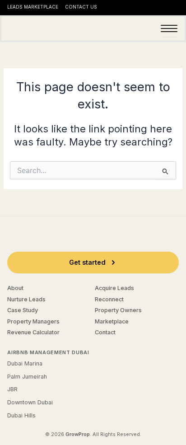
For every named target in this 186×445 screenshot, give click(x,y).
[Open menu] (169, 28)
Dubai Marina (24, 363)
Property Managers (33, 321)
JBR (12, 389)
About (15, 288)
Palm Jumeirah (27, 376)
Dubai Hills (21, 415)
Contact (105, 332)
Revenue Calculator (33, 332)
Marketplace (112, 321)
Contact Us (81, 6)
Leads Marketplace (32, 6)
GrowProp (77, 434)
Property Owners (118, 310)
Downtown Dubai (30, 402)
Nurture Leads (26, 299)
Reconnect (109, 299)
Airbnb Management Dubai (48, 352)
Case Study (22, 310)
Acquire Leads (114, 288)
